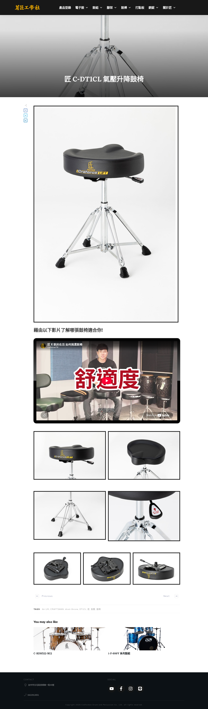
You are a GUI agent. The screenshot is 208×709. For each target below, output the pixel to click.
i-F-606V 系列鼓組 (144, 642)
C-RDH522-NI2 (69, 642)
